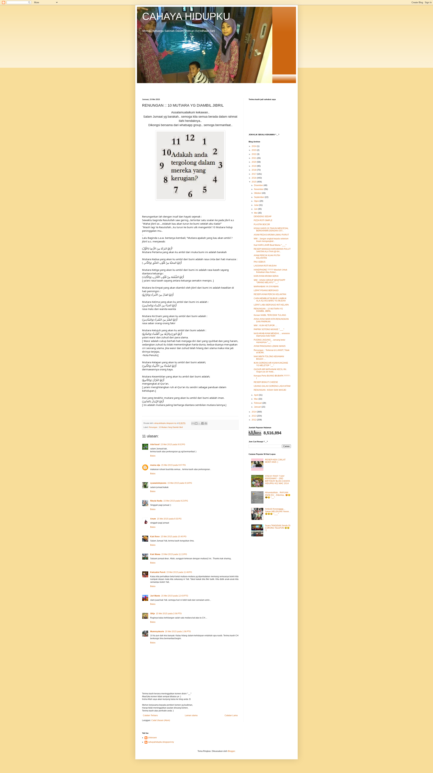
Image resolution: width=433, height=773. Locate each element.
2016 (254, 178)
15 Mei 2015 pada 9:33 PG (169, 519)
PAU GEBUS (259, 262)
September (259, 197)
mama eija (155, 465)
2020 (254, 162)
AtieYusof (154, 444)
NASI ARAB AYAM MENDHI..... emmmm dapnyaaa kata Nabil (272, 334)
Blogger (231, 751)
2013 (254, 416)
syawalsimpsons (158, 483)
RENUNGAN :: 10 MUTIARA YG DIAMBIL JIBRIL (268, 310)
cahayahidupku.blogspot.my (161, 742)
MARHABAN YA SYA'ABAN (266, 286)
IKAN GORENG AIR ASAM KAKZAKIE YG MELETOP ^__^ (271, 364)
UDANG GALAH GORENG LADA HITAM (272, 386)
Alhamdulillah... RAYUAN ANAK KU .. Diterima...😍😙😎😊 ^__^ (277, 495)
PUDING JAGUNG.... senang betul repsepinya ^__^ (269, 341)
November (259, 189)
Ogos (256, 201)
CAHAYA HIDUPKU (186, 16)
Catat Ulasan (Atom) (160, 720)
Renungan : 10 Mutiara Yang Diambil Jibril (166, 427)
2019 (254, 166)
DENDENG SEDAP (262, 216)
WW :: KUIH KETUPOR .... (265, 325)
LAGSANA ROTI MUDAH (265, 266)
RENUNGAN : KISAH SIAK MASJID (270, 390)
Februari (258, 403)
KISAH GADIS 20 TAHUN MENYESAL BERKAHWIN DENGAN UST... (271, 229)
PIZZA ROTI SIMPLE (263, 220)
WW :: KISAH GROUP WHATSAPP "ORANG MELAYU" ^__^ (269, 281)
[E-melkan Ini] (193, 423)
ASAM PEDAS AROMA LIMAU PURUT (271, 235)
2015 (254, 182)
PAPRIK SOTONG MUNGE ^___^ (269, 329)
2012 (254, 420)
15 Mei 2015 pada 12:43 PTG (174, 596)
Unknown (152, 737)
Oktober (258, 193)
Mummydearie (157, 631)
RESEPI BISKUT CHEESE (266, 382)
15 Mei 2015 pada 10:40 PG (173, 536)
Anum (153, 519)
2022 (254, 154)
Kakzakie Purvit (157, 572)
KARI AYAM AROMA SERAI (266, 276)
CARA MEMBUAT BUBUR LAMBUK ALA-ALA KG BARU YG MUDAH (270, 299)
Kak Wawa (155, 554)
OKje (152, 613)
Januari (257, 407)
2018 (254, 170)
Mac (256, 399)
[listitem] (190, 315)
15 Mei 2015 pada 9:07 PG (173, 465)
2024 (254, 146)
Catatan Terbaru (150, 715)
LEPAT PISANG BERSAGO (266, 290)
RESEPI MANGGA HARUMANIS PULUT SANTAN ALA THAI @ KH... (272, 250)
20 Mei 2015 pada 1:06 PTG (178, 631)
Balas (152, 456)
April (256, 395)
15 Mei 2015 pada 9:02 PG (173, 444)
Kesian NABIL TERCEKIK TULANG (270, 315)
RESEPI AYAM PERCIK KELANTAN (270, 294)
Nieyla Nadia (156, 501)
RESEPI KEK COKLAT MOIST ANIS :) (275, 461)
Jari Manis (155, 596)
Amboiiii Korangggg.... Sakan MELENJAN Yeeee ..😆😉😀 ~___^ (277, 511)
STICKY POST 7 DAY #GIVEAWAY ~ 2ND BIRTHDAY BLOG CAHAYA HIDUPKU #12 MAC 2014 (277, 480)
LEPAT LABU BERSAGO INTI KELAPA (271, 305)
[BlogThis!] (196, 423)
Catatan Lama (231, 715)
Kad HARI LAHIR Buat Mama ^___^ (270, 245)
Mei (256, 213)
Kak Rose (155, 536)
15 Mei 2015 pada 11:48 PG (179, 572)
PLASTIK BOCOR (262, 224)
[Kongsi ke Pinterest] (206, 423)
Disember (259, 185)
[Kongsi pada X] (199, 423)
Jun (256, 209)
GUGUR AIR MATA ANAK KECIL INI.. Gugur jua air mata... (270, 370)
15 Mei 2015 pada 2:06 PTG (169, 613)
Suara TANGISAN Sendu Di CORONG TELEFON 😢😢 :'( (277, 528)
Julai (256, 205)
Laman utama (191, 715)
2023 (254, 150)
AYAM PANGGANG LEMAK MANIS (270, 346)
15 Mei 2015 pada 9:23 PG (175, 501)
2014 (254, 412)
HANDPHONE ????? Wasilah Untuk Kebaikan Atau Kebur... (270, 271)
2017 (254, 174)
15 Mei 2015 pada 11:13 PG (174, 554)
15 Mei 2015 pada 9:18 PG (179, 483)
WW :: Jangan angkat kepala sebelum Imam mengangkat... (271, 239)
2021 (254, 158)
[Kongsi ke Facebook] (202, 423)
